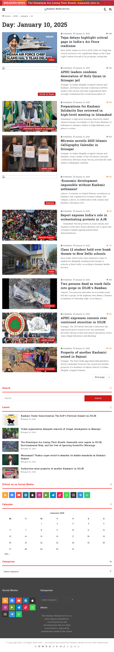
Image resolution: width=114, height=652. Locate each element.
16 (57, 536)
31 (73, 549)
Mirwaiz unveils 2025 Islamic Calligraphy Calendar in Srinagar (84, 145)
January (24, 16)
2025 (15, 16)
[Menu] (3, 10)
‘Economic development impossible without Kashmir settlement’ (83, 185)
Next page (100, 377)
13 (10, 536)
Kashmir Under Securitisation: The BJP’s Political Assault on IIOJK (58, 416)
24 (73, 543)
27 (10, 549)
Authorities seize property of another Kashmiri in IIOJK (52, 469)
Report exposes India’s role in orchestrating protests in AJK (84, 217)
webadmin (67, 33)
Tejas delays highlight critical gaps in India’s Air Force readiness (84, 42)
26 (104, 543)
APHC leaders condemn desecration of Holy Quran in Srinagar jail (83, 76)
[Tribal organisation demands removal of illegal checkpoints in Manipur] (10, 433)
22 (41, 543)
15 (41, 536)
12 (104, 530)
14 (26, 536)
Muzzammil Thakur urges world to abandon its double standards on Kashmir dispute (63, 457)
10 (73, 530)
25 (88, 543)
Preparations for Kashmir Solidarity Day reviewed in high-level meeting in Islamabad (86, 111)
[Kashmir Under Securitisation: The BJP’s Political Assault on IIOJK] (10, 420)
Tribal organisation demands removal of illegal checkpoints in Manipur (61, 429)
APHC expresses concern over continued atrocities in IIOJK (84, 320)
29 (41, 549)
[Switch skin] (105, 10)
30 (57, 549)
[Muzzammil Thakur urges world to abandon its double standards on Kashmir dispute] (10, 459)
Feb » (7, 554)
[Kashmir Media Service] (57, 9)
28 (26, 549)
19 (104, 536)
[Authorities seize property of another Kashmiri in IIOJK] (10, 472)
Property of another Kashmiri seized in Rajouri (84, 354)
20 (10, 543)
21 (26, 543)
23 (57, 543)
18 (88, 536)
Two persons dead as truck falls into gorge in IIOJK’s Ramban (86, 286)
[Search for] (110, 10)
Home (7, 16)
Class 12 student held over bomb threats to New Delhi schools (86, 252)
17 (73, 536)
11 (88, 530)
